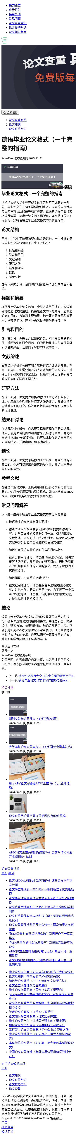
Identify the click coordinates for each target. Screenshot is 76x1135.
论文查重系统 (18, 120)
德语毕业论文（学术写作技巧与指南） (43, 680)
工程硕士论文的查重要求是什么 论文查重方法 (39, 1029)
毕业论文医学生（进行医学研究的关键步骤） (38, 1020)
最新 (4, 873)
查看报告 (15, 9)
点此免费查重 (10, 112)
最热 (11, 873)
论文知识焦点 (18, 32)
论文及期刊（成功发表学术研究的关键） (35, 976)
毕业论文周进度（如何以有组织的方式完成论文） (41, 972)
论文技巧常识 (18, 27)
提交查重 (15, 5)
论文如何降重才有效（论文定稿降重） (34, 1016)
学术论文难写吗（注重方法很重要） (32, 1012)
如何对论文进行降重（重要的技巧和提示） (37, 1025)
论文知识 (15, 124)
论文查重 (15, 1088)
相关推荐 (7, 687)
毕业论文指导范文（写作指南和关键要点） (37, 989)
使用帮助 (15, 14)
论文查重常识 (18, 23)
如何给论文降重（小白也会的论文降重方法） (38, 981)
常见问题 (15, 18)
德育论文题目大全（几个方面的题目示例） (46, 676)
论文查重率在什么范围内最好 (28, 985)
